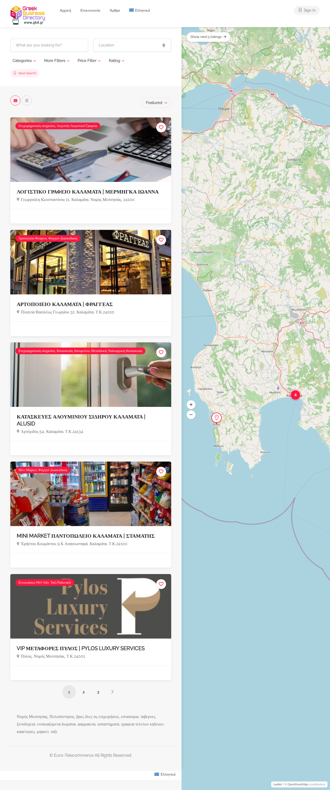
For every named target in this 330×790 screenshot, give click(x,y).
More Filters (54, 60)
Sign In (309, 10)
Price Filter (87, 60)
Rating (114, 60)
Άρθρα (115, 10)
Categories (22, 60)
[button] (191, 404)
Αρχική (65, 10)
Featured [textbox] (154, 102)
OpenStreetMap (297, 784)
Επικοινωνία (90, 10)
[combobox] (156, 103)
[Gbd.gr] (28, 14)
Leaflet (277, 784)
